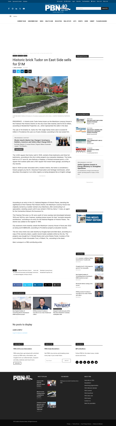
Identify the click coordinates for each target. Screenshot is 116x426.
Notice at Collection (98, 424)
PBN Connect (88, 390)
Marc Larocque (18, 67)
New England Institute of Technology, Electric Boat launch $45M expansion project (21, 312)
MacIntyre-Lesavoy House (46, 270)
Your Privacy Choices (86, 424)
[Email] (26, 71)
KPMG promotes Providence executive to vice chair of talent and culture (42, 312)
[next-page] (16, 318)
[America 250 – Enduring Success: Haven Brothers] (51, 383)
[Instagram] (12, 8)
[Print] (30, 71)
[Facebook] (8, 8)
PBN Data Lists (88, 395)
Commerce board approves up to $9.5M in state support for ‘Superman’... (41, 406)
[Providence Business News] (58, 7)
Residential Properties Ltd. (46, 272)
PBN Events (87, 398)
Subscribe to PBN (89, 380)
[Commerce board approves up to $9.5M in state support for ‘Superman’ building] (51, 405)
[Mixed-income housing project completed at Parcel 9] (51, 394)
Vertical (25, 55)
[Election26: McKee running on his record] (99, 286)
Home (14, 53)
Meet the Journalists (89, 403)
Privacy (68, 424)
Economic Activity (17, 308)
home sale (35, 270)
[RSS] (88, 362)
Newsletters (87, 383)
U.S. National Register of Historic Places (22, 274)
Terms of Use (75, 424)
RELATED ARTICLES (19, 293)
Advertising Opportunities (91, 385)
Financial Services (37, 308)
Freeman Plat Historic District (25, 270)
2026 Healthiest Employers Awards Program (95, 121)
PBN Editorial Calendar (90, 388)
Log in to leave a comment (20, 333)
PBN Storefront (88, 393)
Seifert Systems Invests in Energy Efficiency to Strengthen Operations (89, 166)
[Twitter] (20, 8)
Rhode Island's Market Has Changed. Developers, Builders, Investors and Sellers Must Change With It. (33, 141)
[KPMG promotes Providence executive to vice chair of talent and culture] (42, 303)
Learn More (19, 149)
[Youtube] (23, 8)
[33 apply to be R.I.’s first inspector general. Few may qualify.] (99, 269)
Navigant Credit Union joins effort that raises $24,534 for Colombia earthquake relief (61, 312)
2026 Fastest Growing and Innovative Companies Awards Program (94, 131)
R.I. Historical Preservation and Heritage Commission (25, 272)
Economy (19, 53)
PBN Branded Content (21, 138)
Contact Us (87, 401)
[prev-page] (14, 318)
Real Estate (25, 53)
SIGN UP (66, 360)
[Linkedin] (16, 8)
